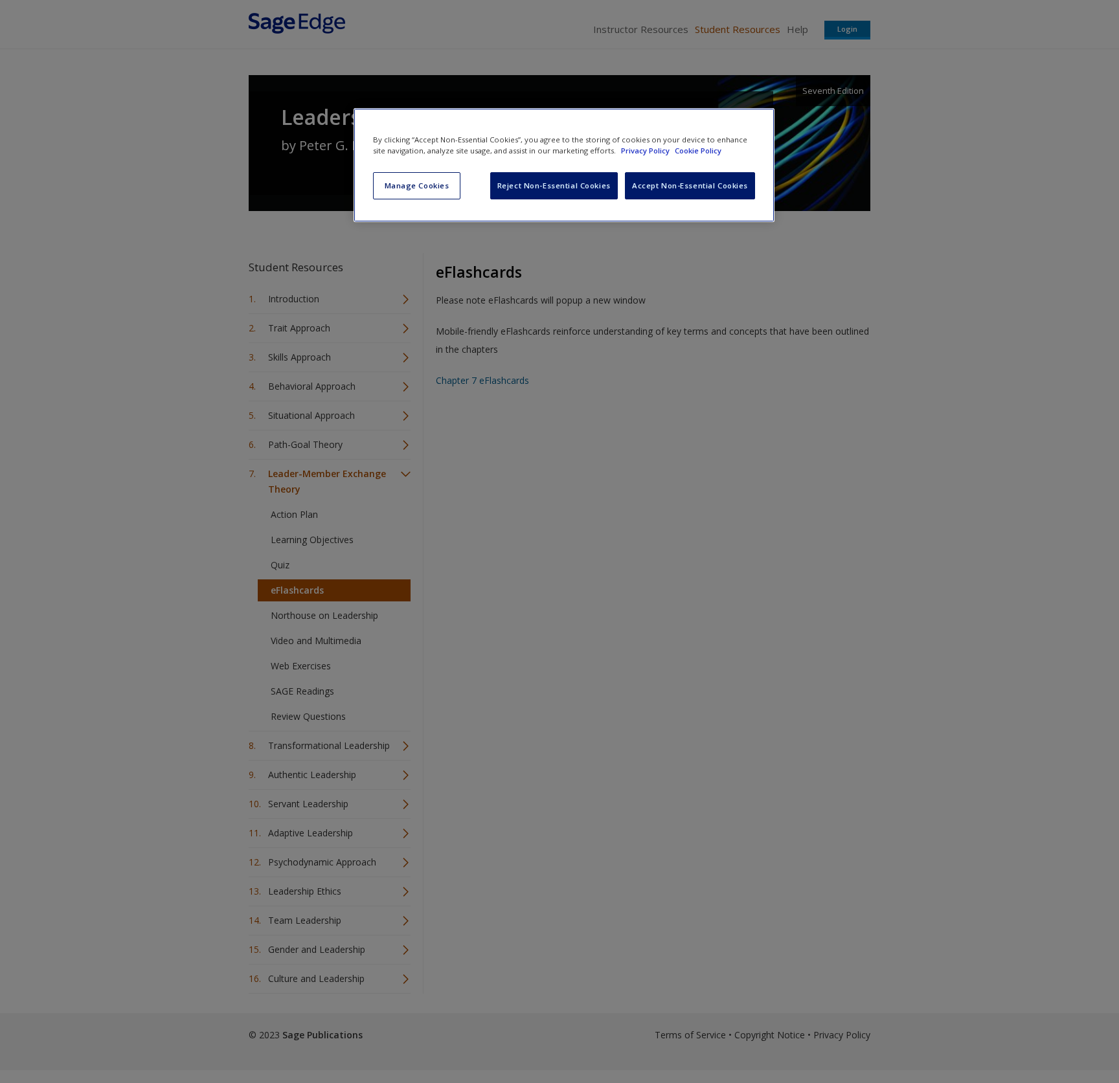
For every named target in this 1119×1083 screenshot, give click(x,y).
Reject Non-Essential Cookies (554, 185)
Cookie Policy (698, 150)
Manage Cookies (417, 185)
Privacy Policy (646, 150)
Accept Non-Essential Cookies (690, 185)
